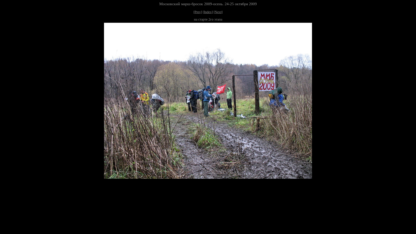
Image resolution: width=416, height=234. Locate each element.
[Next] (218, 12)
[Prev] (197, 12)
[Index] (208, 12)
